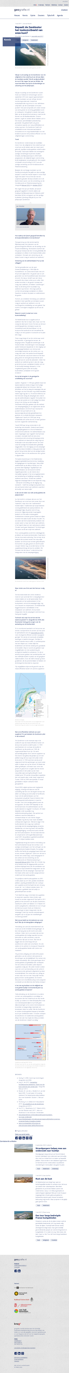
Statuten (16, 1361)
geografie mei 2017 (37, 36)
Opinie (32, 15)
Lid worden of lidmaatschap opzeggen (24, 1348)
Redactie (16, 1263)
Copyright (17, 1267)
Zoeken (66, 5)
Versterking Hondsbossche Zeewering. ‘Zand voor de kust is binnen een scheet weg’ (31, 1084)
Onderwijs (41, 5)
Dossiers (41, 15)
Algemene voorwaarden (20, 1357)
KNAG (16, 1339)
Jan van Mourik (27, 23)
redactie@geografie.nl (20, 1265)
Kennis (25, 15)
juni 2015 (37, 633)
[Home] (21, 10)
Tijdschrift (50, 15)
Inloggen (65, 1)
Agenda (60, 15)
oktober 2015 (37, 185)
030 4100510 (18, 1342)
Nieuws (17, 15)
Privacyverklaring (18, 1359)
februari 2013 (26, 185)
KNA (35, 5)
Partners (47, 5)
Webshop (54, 5)
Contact (60, 5)
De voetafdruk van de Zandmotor (33, 1104)
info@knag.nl (17, 1340)
